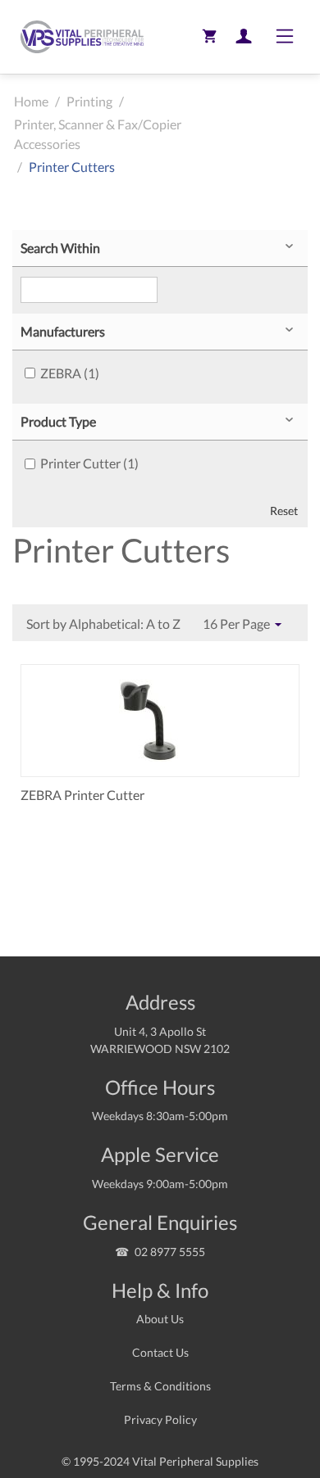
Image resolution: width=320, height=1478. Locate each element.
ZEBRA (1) (69, 373)
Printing (89, 101)
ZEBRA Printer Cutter (82, 794)
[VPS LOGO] (78, 36)
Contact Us (160, 1352)
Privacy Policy (160, 1419)
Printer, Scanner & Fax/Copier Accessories (97, 133)
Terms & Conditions (160, 1386)
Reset (284, 511)
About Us (160, 1319)
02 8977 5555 (170, 1252)
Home (31, 101)
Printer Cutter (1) (89, 463)
